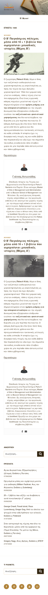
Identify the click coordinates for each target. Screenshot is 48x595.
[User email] (26, 229)
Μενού (25, 18)
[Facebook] (22, 229)
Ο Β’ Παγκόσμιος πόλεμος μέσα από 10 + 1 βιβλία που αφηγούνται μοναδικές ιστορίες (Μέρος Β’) (23, 43)
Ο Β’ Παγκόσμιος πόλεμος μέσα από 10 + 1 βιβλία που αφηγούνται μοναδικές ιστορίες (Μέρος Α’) (23, 245)
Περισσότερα (10, 155)
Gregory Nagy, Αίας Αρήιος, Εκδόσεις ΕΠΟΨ (23, 541)
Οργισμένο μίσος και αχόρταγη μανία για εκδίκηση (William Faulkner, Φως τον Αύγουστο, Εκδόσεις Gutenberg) (22, 484)
